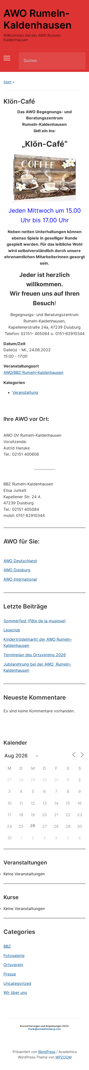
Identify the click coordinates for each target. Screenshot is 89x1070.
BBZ (7, 946)
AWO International (20, 579)
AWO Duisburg (16, 569)
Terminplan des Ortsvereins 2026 (34, 654)
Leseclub (11, 629)
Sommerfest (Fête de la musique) (34, 620)
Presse (9, 974)
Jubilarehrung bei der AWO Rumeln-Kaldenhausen (37, 667)
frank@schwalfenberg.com (44, 1028)
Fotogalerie (13, 955)
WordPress (46, 1052)
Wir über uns (15, 992)
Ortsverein (13, 964)
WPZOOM (63, 1057)
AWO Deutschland (20, 560)
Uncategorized (17, 983)
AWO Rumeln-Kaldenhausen (37, 19)
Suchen (77, 60)
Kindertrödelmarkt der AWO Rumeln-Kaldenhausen (37, 642)
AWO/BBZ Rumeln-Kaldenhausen (33, 372)
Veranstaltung (25, 392)
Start (7, 82)
